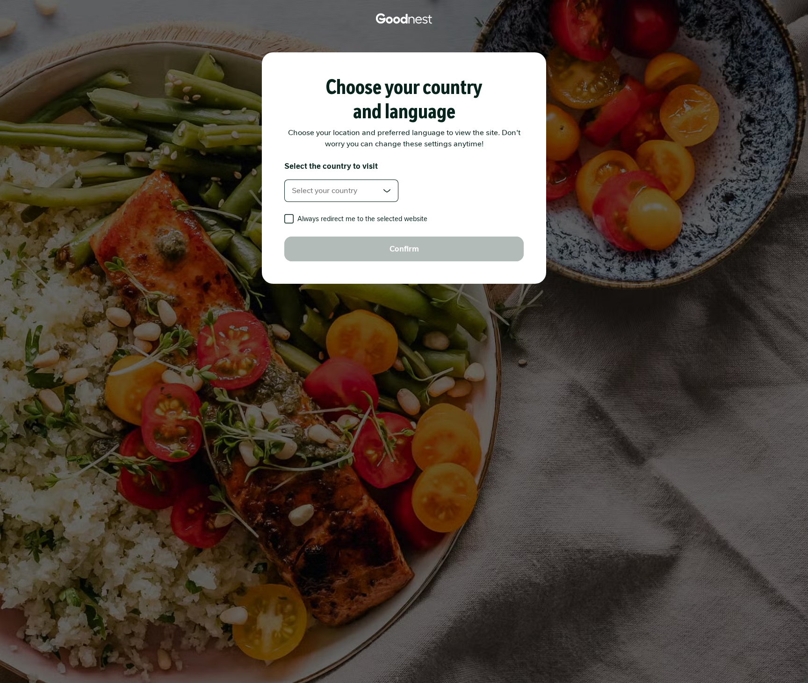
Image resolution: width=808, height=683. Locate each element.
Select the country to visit (331, 166)
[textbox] (341, 191)
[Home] (404, 19)
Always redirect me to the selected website (362, 219)
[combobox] (341, 191)
